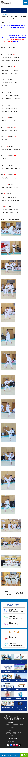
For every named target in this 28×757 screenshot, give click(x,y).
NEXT (19, 593)
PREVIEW (8, 593)
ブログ (2, 14)
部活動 (6, 14)
